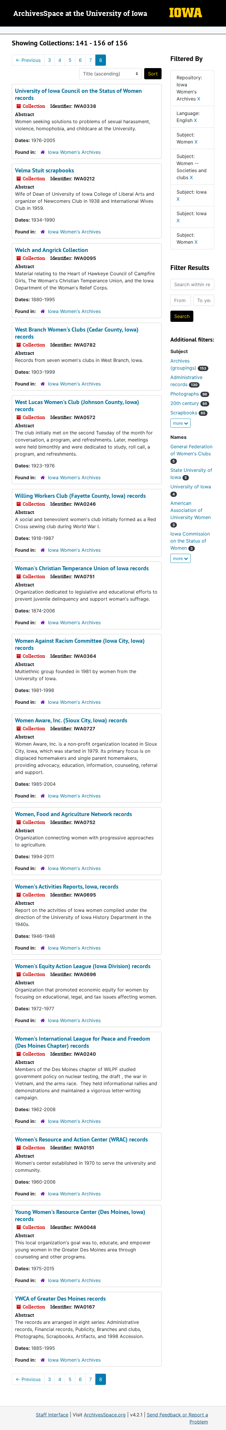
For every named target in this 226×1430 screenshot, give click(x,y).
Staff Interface (52, 1415)
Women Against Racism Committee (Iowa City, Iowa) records (80, 644)
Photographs (188, 394)
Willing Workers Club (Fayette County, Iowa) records (80, 496)
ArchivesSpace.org (105, 1415)
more (178, 423)
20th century (188, 403)
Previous (28, 60)
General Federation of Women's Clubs (191, 453)
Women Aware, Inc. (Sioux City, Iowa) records (71, 720)
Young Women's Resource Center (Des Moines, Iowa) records (80, 1215)
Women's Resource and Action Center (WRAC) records (81, 1139)
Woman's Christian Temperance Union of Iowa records (82, 568)
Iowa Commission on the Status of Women (190, 541)
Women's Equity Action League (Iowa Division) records (82, 966)
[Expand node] (220, 30)
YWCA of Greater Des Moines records (60, 1298)
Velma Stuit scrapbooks (44, 170)
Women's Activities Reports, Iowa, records (66, 886)
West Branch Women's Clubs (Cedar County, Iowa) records (77, 333)
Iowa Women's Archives (74, 152)
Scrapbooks (187, 413)
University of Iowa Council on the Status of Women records (78, 94)
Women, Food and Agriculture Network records (73, 814)
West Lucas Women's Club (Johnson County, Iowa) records (77, 405)
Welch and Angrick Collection (51, 250)
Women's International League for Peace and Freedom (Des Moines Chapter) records (82, 1042)
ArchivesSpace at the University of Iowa (80, 13)
